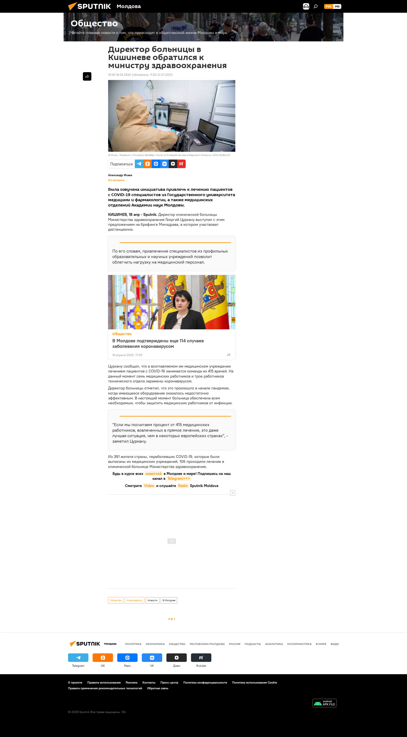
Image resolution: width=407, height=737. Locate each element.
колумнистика (299, 644)
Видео (336, 644)
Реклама (131, 682)
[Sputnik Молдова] (91, 12)
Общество (122, 334)
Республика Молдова (207, 644)
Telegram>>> (178, 478)
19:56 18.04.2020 (119, 75)
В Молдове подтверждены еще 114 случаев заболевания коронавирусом (158, 343)
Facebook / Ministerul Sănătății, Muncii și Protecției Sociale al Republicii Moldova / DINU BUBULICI (175, 155)
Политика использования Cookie (254, 682)
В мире (321, 644)
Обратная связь (157, 688)
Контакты (148, 682)
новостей (153, 473)
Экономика (155, 644)
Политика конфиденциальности (205, 682)
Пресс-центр (169, 682)
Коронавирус (134, 600)
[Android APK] (324, 703)
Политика (133, 644)
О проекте (75, 682)
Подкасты (253, 644)
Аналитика (274, 644)
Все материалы (116, 180)
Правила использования (104, 682)
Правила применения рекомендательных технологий (105, 688)
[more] (228, 354)
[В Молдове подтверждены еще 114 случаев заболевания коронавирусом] (171, 302)
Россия (234, 644)
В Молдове (169, 600)
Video (149, 485)
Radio (183, 485)
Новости (153, 600)
